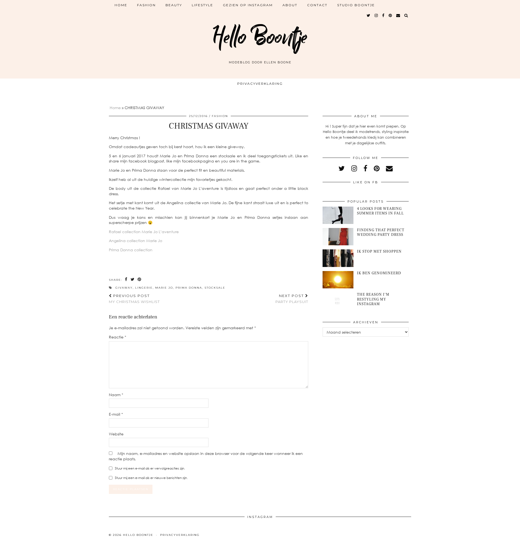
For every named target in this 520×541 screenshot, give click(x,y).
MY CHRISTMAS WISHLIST (134, 299)
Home (121, 5)
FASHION (146, 5)
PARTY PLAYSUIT (291, 299)
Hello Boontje (260, 37)
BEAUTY (173, 5)
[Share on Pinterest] (139, 279)
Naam (116, 394)
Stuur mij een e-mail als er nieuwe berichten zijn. (151, 478)
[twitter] (369, 15)
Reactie (117, 337)
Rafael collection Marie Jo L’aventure (144, 231)
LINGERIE (144, 287)
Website (116, 434)
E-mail (116, 414)
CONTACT (317, 5)
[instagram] (376, 15)
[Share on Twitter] (132, 279)
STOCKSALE (214, 287)
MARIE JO (164, 287)
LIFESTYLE (202, 5)
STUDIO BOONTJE (356, 5)
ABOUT (289, 5)
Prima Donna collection (130, 249)
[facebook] (383, 15)
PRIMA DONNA (189, 287)
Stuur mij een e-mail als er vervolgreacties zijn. (150, 468)
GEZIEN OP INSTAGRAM (248, 5)
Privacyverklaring (260, 84)
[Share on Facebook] (126, 279)
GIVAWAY (124, 287)
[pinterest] (390, 15)
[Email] (398, 15)
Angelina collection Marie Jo (135, 240)
